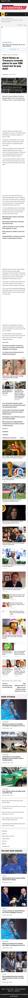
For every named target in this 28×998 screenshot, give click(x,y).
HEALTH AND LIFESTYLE (8, 836)
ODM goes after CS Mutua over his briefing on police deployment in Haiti (20, 687)
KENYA (15, 680)
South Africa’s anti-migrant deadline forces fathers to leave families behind (12, 758)
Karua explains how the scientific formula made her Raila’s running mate (13, 978)
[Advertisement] (14, 116)
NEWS (19, 680)
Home (3, 989)
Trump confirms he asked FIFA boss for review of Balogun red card (13, 911)
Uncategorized (5, 846)
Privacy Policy (10, 989)
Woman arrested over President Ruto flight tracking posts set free (13, 724)
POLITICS (4, 841)
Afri (15, 74)
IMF (12, 680)
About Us (10, 991)
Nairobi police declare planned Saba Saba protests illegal (13, 878)
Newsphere (24, 994)
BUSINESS (4, 54)
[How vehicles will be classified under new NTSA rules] (14, 776)
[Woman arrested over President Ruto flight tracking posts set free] (14, 709)
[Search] (26, 14)
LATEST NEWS (15, 54)
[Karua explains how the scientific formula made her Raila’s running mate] (14, 961)
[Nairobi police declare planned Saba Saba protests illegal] (14, 863)
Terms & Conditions (20, 989)
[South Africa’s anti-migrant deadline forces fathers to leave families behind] (14, 742)
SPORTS (4, 844)
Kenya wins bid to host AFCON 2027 (7, 685)
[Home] (3, 14)
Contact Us (17, 991)
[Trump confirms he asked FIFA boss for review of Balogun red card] (14, 896)
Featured (9, 54)
